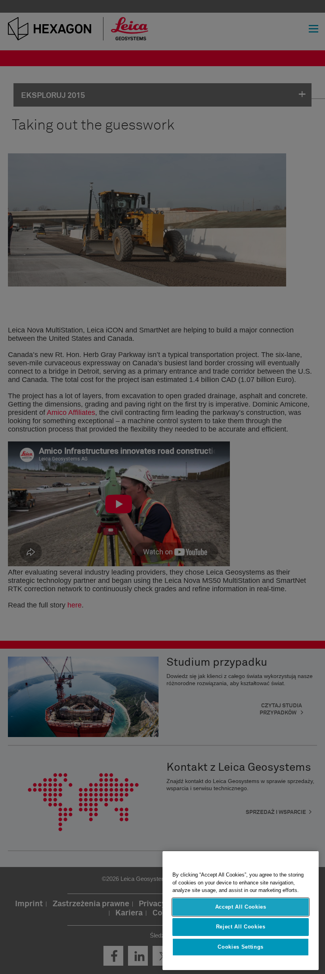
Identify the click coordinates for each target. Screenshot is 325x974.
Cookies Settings (241, 947)
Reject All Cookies (241, 927)
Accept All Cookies (240, 907)
